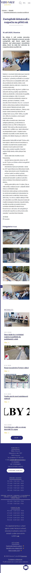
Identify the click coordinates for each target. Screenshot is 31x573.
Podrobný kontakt (15, 470)
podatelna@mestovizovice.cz (17, 460)
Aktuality (11, 10)
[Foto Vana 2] (16, 264)
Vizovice (4, 10)
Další (16, 437)
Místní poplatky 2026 (14, 550)
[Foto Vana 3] (16, 282)
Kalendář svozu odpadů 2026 (14, 548)
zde (18, 536)
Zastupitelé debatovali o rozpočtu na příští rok (16, 12)
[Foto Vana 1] (16, 246)
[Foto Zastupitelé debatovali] (16, 301)
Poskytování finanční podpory (14, 546)
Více (5, 342)
